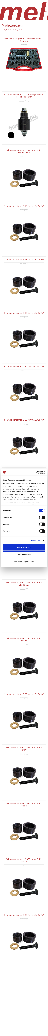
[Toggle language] (2, 10)
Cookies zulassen (24, 547)
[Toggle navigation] (45, 10)
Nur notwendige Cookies (24, 562)
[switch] (42, 517)
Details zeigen (35, 540)
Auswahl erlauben (24, 554)
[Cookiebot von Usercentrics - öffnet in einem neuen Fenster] (35, 472)
